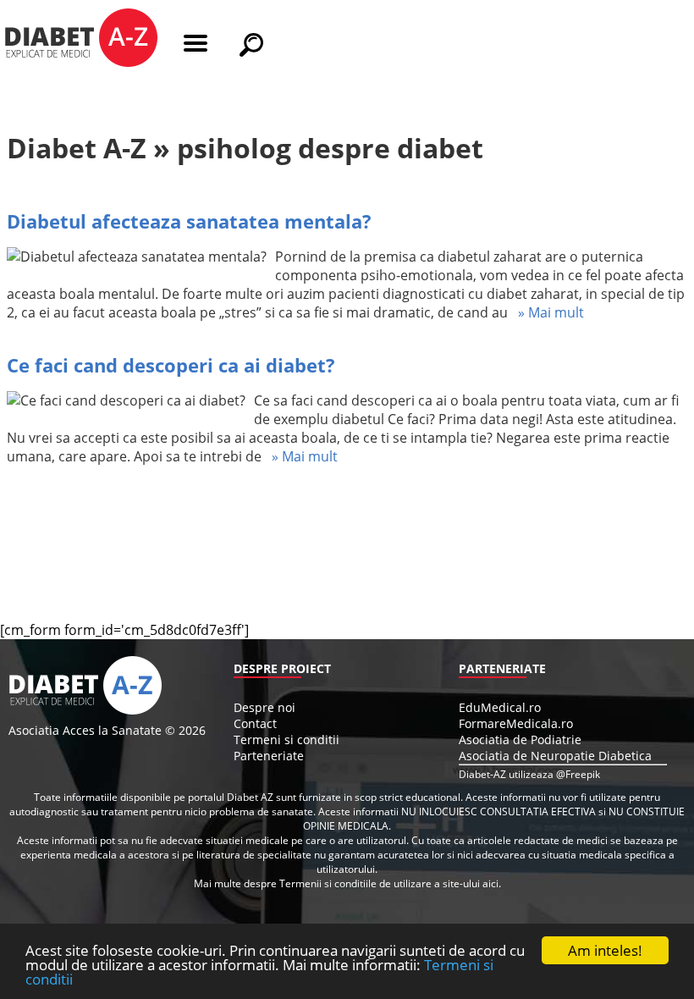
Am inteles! (605, 950)
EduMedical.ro (500, 707)
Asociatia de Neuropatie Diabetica (555, 756)
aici (490, 883)
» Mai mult (546, 312)
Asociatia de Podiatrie (520, 739)
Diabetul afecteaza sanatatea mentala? (189, 221)
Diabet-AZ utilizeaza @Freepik (529, 774)
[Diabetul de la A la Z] (80, 39)
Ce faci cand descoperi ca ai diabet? (171, 365)
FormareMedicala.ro (516, 723)
